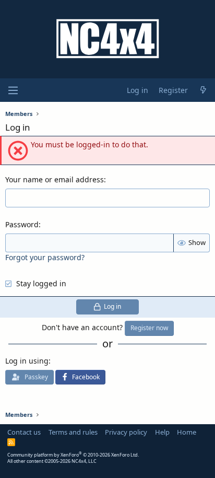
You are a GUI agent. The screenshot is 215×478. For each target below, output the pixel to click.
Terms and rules (73, 432)
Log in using (27, 361)
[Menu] (13, 90)
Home (186, 432)
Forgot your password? (45, 257)
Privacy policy (126, 432)
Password (22, 224)
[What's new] (203, 90)
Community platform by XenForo (73, 454)
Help (162, 432)
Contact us (24, 432)
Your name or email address (54, 179)
